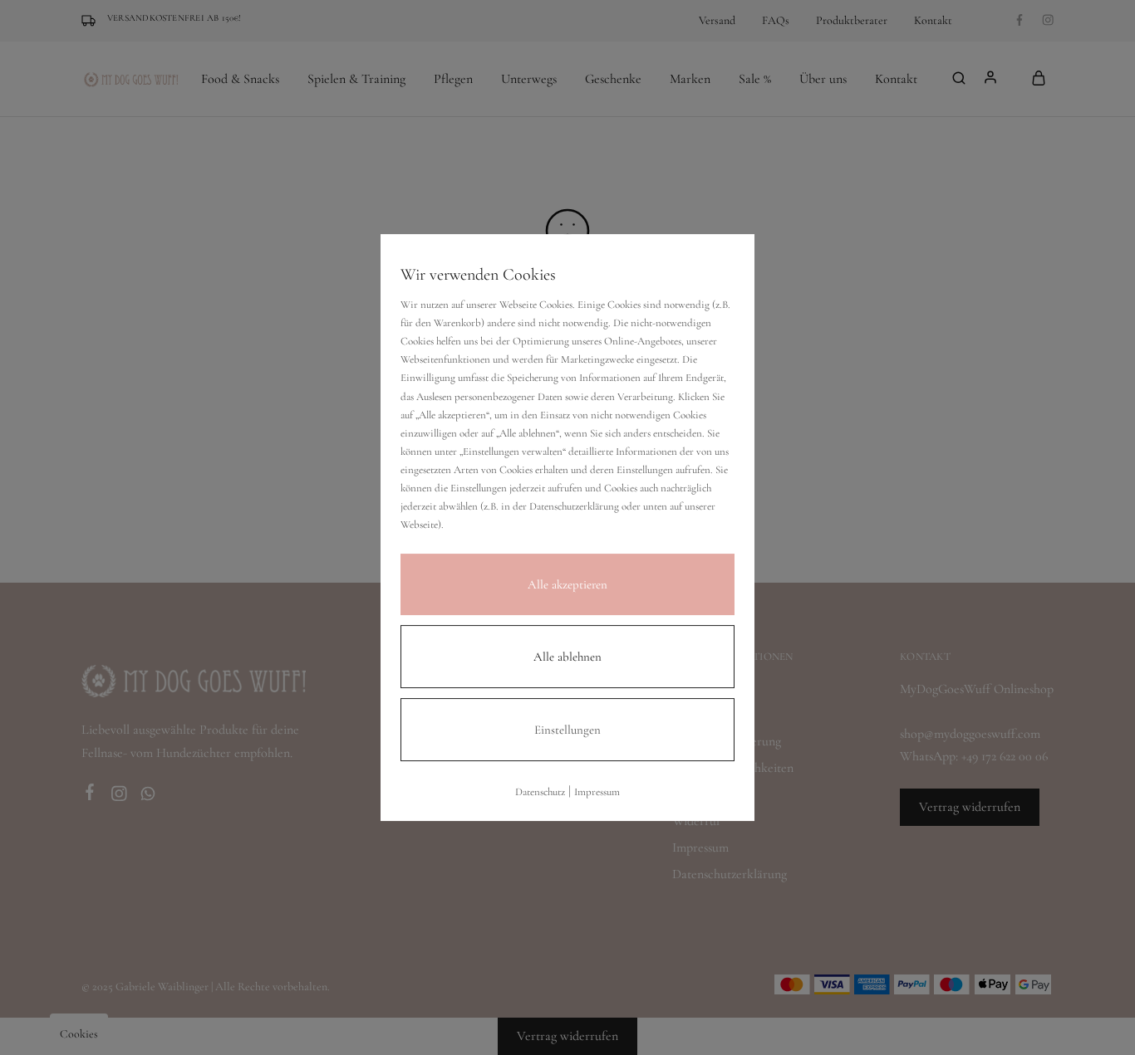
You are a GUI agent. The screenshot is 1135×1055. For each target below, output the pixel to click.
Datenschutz (540, 792)
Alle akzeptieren (567, 584)
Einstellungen (567, 729)
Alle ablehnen (567, 656)
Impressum (597, 792)
